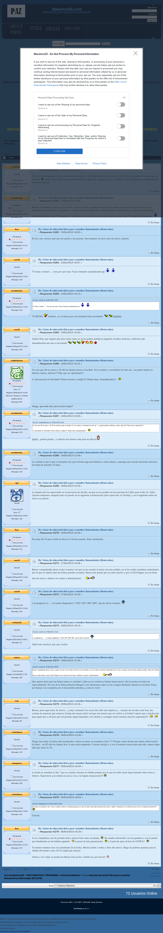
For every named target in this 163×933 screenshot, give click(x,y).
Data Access (81, 163)
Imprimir (155, 869)
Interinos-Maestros (70, 875)
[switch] (121, 104)
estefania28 (16, 622)
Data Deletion (63, 163)
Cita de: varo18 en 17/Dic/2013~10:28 (45, 667)
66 (32, 869)
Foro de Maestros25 (14, 875)
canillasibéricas (17, 360)
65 (29, 869)
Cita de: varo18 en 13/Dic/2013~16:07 (45, 300)
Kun (17, 229)
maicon (17, 657)
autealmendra (16, 291)
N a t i (87, 908)
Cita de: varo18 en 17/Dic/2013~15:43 (45, 632)
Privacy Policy (99, 163)
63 (21, 869)
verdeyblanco (16, 732)
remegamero (17, 763)
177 (39, 869)
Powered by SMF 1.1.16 (69, 902)
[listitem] (81, 97)
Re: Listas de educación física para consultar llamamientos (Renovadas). (76, 229)
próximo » (155, 876)
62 (18, 869)
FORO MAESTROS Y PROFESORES (42, 875)
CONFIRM (59, 151)
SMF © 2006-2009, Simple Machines (90, 902)
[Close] (137, 54)
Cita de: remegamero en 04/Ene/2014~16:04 (47, 804)
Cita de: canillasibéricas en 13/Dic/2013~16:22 (48, 422)
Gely (17, 701)
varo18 (17, 260)
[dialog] (81, 108)
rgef (16, 483)
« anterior (155, 873)
